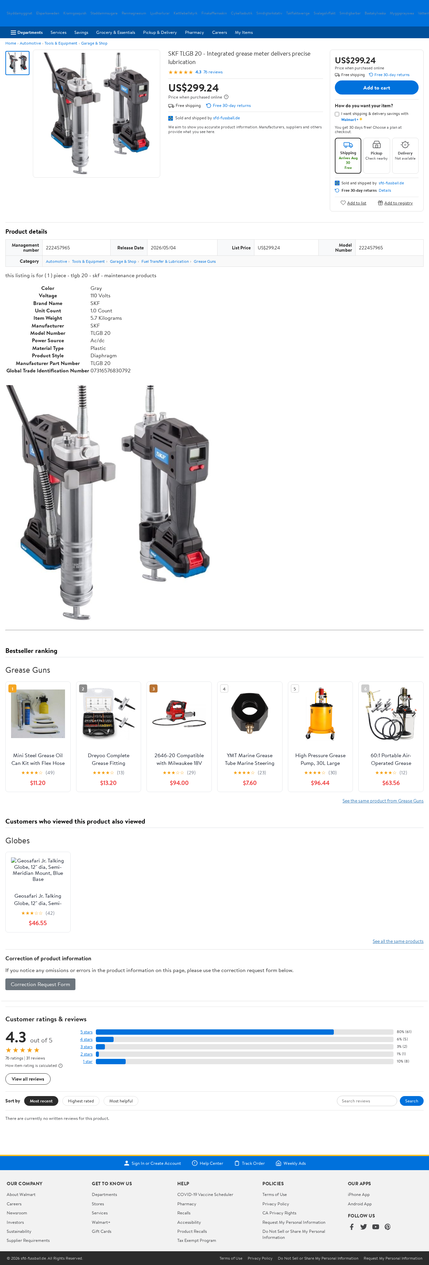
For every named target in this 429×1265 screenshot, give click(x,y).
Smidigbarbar (350, 13)
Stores (98, 1204)
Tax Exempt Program (196, 1240)
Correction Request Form (40, 984)
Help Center (211, 1163)
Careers (219, 32)
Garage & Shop (94, 43)
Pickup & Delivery (160, 32)
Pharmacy (194, 32)
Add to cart (376, 87)
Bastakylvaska (375, 13)
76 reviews (213, 71)
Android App (360, 1204)
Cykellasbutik (241, 13)
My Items (244, 32)
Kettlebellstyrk (185, 13)
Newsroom (17, 1213)
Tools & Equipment (61, 43)
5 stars (86, 1031)
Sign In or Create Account (156, 1163)
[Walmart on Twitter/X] (363, 1227)
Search (411, 1101)
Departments (30, 32)
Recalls (183, 1213)
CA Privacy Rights (279, 1213)
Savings (81, 32)
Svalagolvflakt (324, 13)
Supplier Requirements (28, 1240)
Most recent (41, 1101)
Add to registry (398, 202)
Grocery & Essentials (115, 32)
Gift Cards (101, 1231)
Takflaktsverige (298, 13)
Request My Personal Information (293, 1222)
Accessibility (189, 1222)
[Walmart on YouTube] (375, 1227)
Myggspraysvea (402, 13)
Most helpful (121, 1101)
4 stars (86, 1039)
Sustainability (19, 1231)
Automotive (30, 43)
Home (10, 43)
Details (385, 190)
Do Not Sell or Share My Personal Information (318, 1258)
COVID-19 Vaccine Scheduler (205, 1194)
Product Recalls (192, 1231)
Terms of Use (274, 1194)
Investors (15, 1222)
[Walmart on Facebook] (351, 1227)
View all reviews (28, 1079)
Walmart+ (101, 1222)
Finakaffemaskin (214, 13)
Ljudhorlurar (160, 13)
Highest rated (81, 1101)
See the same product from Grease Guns (383, 800)
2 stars (86, 1054)
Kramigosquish (74, 13)
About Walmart (21, 1194)
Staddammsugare (104, 13)
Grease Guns (205, 261)
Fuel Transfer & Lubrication (165, 261)
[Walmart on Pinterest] (387, 1227)
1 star (88, 1061)
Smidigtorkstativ (269, 13)
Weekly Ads (295, 1163)
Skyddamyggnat (19, 13)
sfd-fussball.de (226, 118)
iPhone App (359, 1194)
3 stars (86, 1046)
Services (58, 32)
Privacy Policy (275, 1204)
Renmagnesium (134, 13)
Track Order (253, 1163)
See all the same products (398, 941)
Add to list (356, 202)
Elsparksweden (47, 13)
